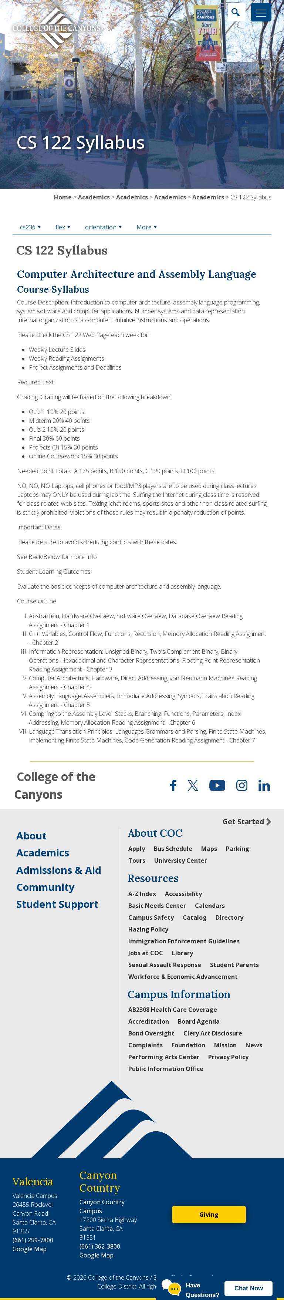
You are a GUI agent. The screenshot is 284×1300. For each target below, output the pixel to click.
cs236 (28, 227)
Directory (229, 917)
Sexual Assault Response (164, 965)
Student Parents (234, 965)
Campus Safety (151, 917)
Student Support (57, 904)
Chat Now (248, 1288)
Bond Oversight (151, 1033)
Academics (94, 197)
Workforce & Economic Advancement (183, 977)
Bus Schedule (173, 849)
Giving (209, 1214)
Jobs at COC (145, 953)
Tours (136, 860)
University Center (180, 860)
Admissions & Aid (58, 870)
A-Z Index (142, 894)
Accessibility (183, 894)
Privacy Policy (228, 1057)
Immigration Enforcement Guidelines (184, 941)
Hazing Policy (148, 929)
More (144, 227)
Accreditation (148, 1021)
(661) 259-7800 (33, 1240)
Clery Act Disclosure (212, 1033)
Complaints (145, 1045)
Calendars (210, 906)
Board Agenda (199, 1021)
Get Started (243, 821)
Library (182, 953)
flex (60, 227)
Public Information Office (165, 1069)
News (254, 1045)
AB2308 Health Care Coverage (172, 1010)
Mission (225, 1045)
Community (45, 887)
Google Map (30, 1249)
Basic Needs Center (157, 906)
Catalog (195, 917)
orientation (100, 227)
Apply (136, 849)
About (31, 835)
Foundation (188, 1045)
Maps (209, 849)
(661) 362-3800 (100, 1246)
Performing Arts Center (163, 1057)
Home (63, 197)
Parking (237, 849)
